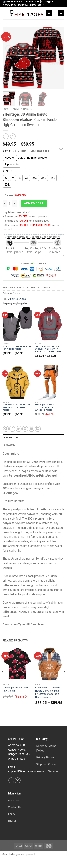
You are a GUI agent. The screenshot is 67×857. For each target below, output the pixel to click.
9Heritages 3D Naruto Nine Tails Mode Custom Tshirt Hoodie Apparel (17, 407)
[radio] (9, 158)
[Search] (49, 13)
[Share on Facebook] (12, 429)
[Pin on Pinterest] (31, 429)
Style (7, 151)
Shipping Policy (46, 764)
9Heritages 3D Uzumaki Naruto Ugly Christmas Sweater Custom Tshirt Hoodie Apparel (47, 692)
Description (10, 437)
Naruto (28, 109)
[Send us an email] (18, 780)
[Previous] (8, 57)
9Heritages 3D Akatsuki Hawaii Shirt (15, 689)
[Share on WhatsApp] (6, 429)
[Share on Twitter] (19, 429)
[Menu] (5, 13)
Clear (61, 149)
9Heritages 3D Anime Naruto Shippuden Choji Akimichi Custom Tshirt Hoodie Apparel (48, 349)
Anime (16, 109)
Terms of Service (47, 771)
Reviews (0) (9, 444)
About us (13, 800)
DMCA (12, 821)
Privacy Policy (45, 757)
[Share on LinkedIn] (38, 429)
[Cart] (61, 13)
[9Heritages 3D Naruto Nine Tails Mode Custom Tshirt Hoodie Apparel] (17, 382)
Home (6, 109)
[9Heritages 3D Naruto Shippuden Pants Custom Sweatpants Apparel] (49, 382)
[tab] (33, 437)
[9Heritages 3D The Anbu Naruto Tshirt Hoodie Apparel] (17, 323)
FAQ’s (11, 814)
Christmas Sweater (17, 298)
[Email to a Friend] (25, 429)
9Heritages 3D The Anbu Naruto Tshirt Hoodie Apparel (17, 347)
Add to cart (34, 203)
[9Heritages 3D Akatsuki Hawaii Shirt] (17, 663)
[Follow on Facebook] (11, 780)
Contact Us (15, 807)
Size (6, 171)
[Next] (58, 57)
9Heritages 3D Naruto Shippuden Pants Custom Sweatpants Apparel (46, 407)
